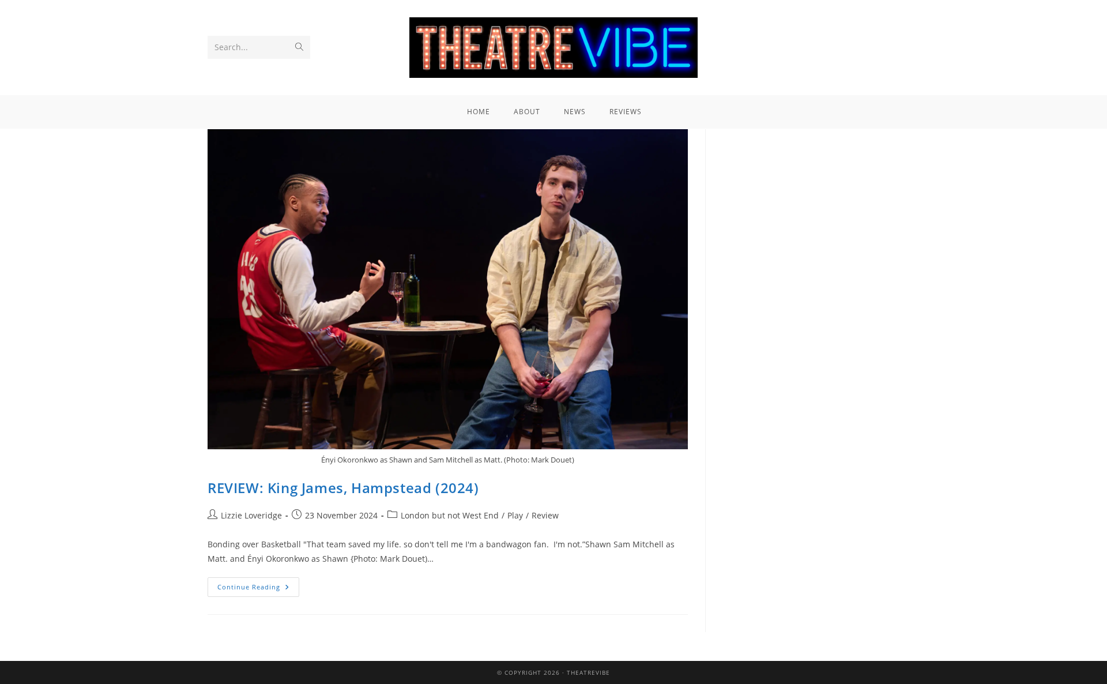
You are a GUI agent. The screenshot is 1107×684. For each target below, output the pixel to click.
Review (545, 515)
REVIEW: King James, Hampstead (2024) (343, 487)
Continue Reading (258, 584)
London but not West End (450, 515)
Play (515, 515)
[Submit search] (299, 47)
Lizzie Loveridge (251, 515)
